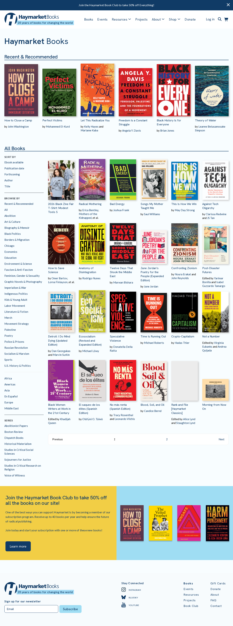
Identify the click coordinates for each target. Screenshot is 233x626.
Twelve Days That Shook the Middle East (121, 272)
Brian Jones (167, 130)
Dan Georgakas (61, 351)
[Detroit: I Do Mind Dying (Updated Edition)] (61, 310)
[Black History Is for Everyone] (173, 88)
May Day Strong (185, 210)
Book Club (190, 606)
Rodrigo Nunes (91, 278)
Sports (8, 359)
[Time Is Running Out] (154, 310)
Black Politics (12, 233)
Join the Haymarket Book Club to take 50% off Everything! (116, 5)
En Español (11, 396)
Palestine (10, 329)
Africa (8, 378)
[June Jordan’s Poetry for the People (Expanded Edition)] (154, 242)
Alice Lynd (189, 419)
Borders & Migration (16, 239)
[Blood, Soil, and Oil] (154, 379)
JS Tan (211, 218)
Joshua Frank (121, 210)
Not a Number (211, 336)
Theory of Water (205, 120)
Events (102, 19)
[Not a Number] (215, 310)
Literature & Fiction (16, 311)
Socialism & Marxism (16, 353)
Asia (7, 390)
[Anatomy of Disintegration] (92, 242)
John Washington (18, 126)
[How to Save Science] (61, 242)
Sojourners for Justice (17, 459)
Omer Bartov (59, 278)
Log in (210, 19)
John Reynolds (180, 278)
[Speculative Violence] (123, 310)
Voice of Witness (14, 475)
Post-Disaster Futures (211, 270)
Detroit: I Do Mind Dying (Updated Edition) (59, 341)
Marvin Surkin (61, 354)
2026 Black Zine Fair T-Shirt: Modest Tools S (61, 208)
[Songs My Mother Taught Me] (154, 178)
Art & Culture (12, 221)
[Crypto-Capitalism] (184, 310)
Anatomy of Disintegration (87, 270)
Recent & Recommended (18, 203)
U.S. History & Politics (17, 365)
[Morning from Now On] (215, 379)
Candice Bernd (152, 410)
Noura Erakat (183, 274)
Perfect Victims (52, 120)
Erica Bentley (90, 210)
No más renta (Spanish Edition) (120, 407)
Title (7, 186)
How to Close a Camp (18, 120)
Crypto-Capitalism (182, 336)
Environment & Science (18, 263)
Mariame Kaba (89, 130)
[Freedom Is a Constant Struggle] (135, 88)
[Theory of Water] (212, 88)
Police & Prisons (14, 341)
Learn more (18, 546)
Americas (9, 384)
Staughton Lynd (185, 422)
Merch (8, 317)
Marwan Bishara (123, 282)
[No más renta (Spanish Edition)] (123, 379)
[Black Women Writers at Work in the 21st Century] (61, 379)
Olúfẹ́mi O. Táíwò (92, 419)
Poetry (8, 335)
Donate (190, 19)
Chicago (9, 245)
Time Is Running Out (153, 336)
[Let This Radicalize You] (97, 88)
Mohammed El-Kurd (58, 126)
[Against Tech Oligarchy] (215, 178)
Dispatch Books (13, 437)
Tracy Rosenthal (123, 415)
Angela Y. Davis (131, 130)
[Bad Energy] (123, 178)
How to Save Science (56, 270)
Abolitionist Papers (16, 425)
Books (88, 19)
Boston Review (13, 431)
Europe (8, 402)
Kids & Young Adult (15, 299)
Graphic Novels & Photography (23, 281)
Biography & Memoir (16, 227)
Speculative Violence (117, 338)
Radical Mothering (90, 204)
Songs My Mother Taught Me (152, 206)
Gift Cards (218, 583)
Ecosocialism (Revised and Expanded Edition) (90, 341)
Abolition (10, 215)
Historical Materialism (17, 443)
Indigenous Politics (16, 293)
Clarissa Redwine (216, 214)
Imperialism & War (15, 287)
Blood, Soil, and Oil (152, 405)
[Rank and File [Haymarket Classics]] (184, 379)
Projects (141, 19)
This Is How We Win (184, 204)
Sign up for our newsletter (22, 601)
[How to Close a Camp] (21, 88)
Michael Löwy (90, 351)
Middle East (11, 408)
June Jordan (151, 286)
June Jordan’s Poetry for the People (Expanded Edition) (152, 274)
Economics (10, 251)
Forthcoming (12, 174)
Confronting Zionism (184, 268)
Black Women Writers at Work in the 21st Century (59, 409)
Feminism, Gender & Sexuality (22, 275)
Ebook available (13, 162)
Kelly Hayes (91, 126)
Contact (216, 606)
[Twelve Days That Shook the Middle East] (123, 242)
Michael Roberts (154, 342)
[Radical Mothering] (92, 178)
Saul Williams (152, 214)
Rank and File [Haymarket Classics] (179, 409)
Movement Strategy (16, 323)
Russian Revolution (16, 347)
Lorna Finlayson (58, 282)
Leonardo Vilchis (125, 418)
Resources (119, 19)
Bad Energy (117, 204)
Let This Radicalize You (95, 120)
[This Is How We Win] (184, 178)
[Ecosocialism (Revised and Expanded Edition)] (92, 310)
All (6, 209)
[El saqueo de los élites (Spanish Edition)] (92, 379)
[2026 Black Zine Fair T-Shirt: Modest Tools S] (61, 178)
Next (221, 439)
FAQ (213, 600)
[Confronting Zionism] (184, 242)
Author (8, 180)
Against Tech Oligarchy (210, 206)
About (214, 595)
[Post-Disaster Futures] (215, 242)
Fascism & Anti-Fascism (18, 269)
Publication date (14, 168)
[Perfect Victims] (59, 88)
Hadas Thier (182, 342)
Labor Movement (14, 305)
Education (10, 257)
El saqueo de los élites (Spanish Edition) (89, 409)
